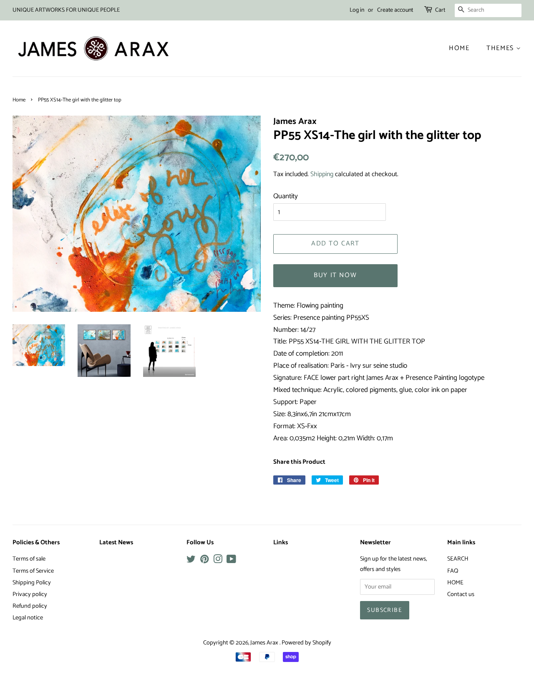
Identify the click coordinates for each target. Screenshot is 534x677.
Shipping (321, 174)
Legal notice (28, 618)
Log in (357, 10)
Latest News (116, 543)
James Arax (265, 643)
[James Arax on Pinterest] (204, 561)
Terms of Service (33, 571)
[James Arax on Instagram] (217, 561)
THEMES (501, 48)
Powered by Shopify (306, 643)
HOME (455, 583)
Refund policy (30, 606)
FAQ (452, 571)
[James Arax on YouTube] (231, 561)
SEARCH (458, 559)
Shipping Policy (32, 583)
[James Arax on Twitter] (191, 561)
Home (459, 48)
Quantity (285, 196)
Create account (395, 10)
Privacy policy (30, 594)
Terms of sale (29, 559)
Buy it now (335, 275)
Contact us (460, 594)
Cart (440, 10)
